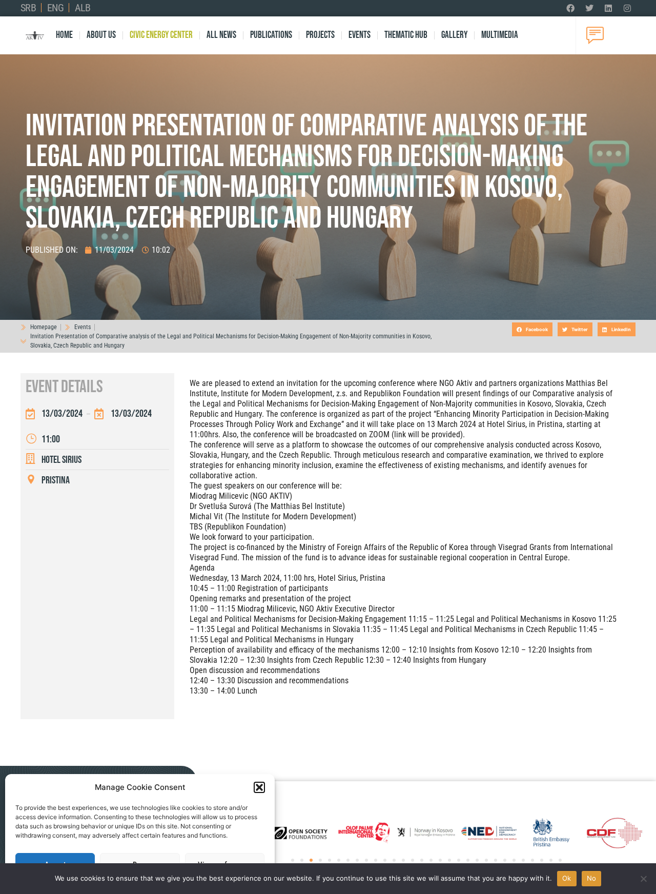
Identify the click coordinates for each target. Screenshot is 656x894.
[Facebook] (570, 8)
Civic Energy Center (161, 35)
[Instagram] (627, 8)
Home (64, 35)
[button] (259, 787)
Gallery (454, 35)
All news (221, 35)
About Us (101, 35)
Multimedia (499, 35)
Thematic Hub (405, 35)
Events (359, 35)
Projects (320, 35)
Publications (271, 35)
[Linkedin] (608, 8)
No (592, 878)
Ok (566, 878)
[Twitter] (589, 8)
